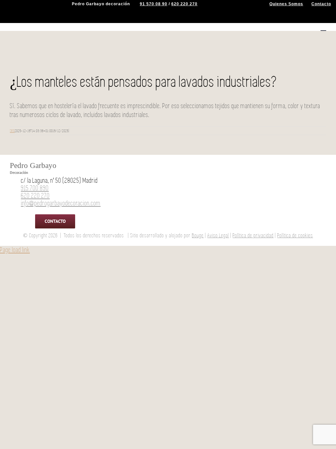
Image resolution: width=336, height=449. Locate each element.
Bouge (198, 235)
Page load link (15, 250)
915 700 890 (35, 188)
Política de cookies (295, 235)
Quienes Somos (286, 4)
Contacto (321, 4)
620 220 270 (184, 4)
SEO (12, 131)
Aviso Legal (218, 235)
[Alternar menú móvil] (323, 27)
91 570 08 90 (153, 4)
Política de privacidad (253, 235)
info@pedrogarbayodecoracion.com (61, 203)
